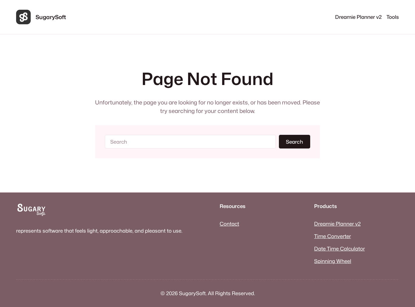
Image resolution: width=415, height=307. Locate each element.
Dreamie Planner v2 (337, 223)
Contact (229, 223)
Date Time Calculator (339, 248)
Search (294, 141)
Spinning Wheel (332, 261)
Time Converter (332, 236)
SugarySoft (51, 17)
